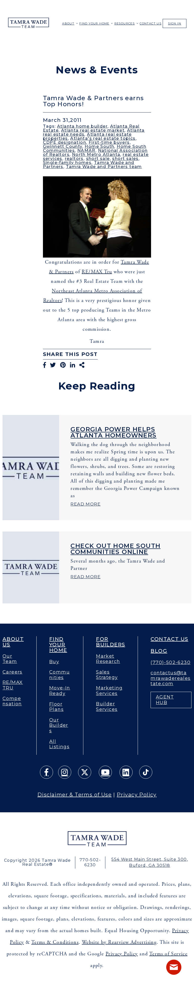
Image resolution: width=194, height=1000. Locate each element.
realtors (74, 158)
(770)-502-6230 (170, 662)
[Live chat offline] (173, 967)
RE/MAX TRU (13, 685)
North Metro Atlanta (96, 154)
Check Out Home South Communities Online (115, 548)
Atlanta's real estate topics (102, 138)
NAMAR (86, 150)
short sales (125, 158)
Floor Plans (56, 707)
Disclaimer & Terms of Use (74, 795)
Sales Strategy (107, 675)
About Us (13, 641)
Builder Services (106, 706)
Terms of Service (168, 954)
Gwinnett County (62, 146)
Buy (54, 661)
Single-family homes (67, 162)
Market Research (108, 659)
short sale (98, 158)
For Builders (110, 641)
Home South (99, 146)
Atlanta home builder (82, 126)
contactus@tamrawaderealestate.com (170, 678)
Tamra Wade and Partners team (104, 166)
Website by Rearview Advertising (119, 942)
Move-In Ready (59, 690)
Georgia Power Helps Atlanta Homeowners (113, 432)
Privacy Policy (137, 795)
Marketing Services (109, 690)
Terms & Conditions (55, 942)
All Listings (59, 744)
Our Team (10, 659)
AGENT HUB (165, 700)
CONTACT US (150, 23)
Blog (159, 651)
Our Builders (58, 725)
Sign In (174, 23)
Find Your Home (94, 23)
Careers (12, 672)
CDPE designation (64, 142)
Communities (59, 675)
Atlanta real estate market (93, 130)
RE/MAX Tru (97, 272)
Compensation (12, 701)
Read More (85, 504)
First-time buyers (109, 142)
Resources (124, 23)
